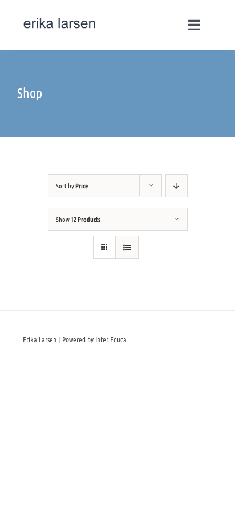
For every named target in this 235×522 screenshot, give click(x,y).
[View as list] (127, 247)
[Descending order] (176, 185)
